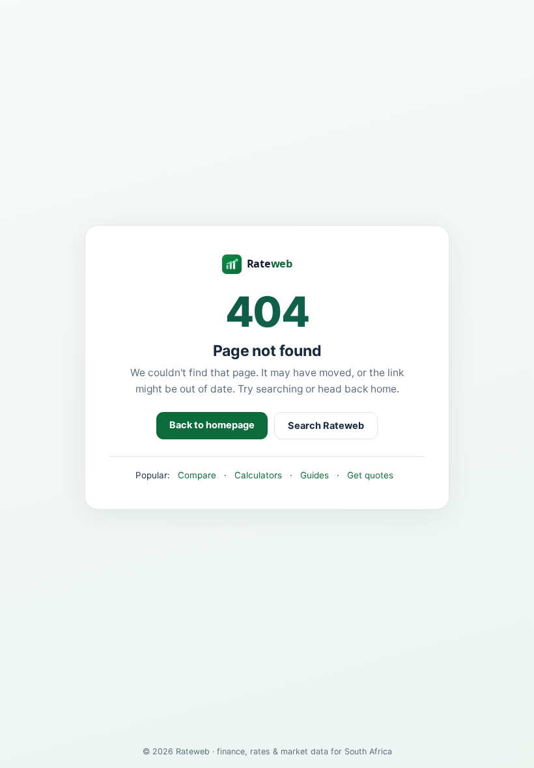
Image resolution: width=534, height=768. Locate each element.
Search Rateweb (326, 426)
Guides (314, 475)
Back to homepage (212, 425)
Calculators (258, 475)
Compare (197, 475)
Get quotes (370, 475)
